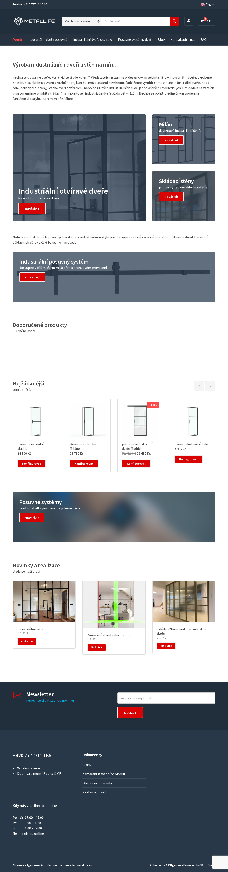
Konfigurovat (31, 464)
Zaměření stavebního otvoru (108, 635)
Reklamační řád (94, 792)
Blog (161, 39)
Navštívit (32, 208)
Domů (17, 39)
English (210, 4)
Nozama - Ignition (26, 865)
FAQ (204, 39)
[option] (35, 435)
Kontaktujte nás (182, 39)
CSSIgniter (173, 865)
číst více (27, 641)
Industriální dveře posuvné (47, 39)
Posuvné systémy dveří (135, 39)
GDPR (86, 765)
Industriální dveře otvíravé (93, 39)
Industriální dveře (30, 629)
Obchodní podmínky (97, 783)
